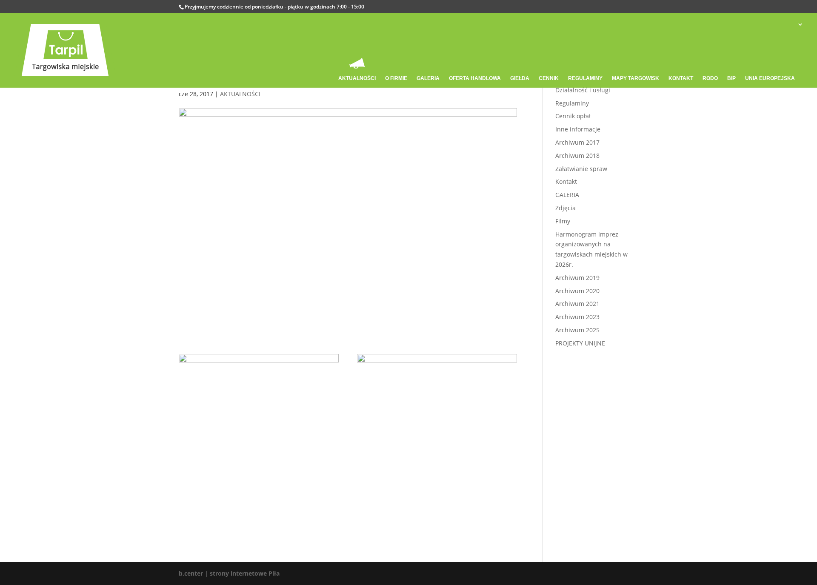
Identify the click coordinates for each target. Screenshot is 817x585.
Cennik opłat (573, 116)
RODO (710, 78)
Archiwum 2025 (577, 330)
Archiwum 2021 (577, 304)
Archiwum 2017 (577, 142)
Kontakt (566, 181)
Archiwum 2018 (577, 155)
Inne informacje (577, 129)
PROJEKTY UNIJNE (580, 343)
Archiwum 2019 (577, 278)
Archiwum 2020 (577, 291)
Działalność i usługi (582, 90)
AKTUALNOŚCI (240, 94)
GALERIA (567, 195)
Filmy (562, 221)
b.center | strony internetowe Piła (229, 573)
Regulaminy (572, 103)
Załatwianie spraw (581, 169)
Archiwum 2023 (577, 317)
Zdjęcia (565, 208)
